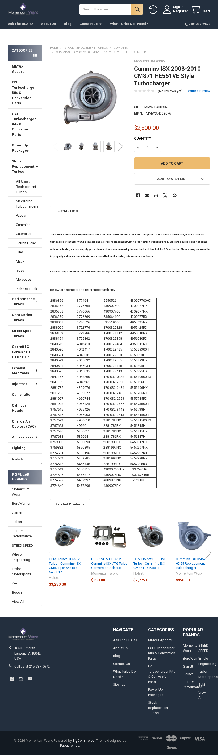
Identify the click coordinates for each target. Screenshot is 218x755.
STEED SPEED (22, 545)
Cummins (23, 225)
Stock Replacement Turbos (23, 166)
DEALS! (18, 459)
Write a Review (199, 91)
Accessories (22, 437)
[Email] (147, 195)
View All (18, 602)
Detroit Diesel (26, 243)
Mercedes (23, 279)
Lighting (19, 448)
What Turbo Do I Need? (129, 24)
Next (120, 146)
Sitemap (119, 684)
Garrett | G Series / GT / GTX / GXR (22, 352)
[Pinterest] (174, 195)
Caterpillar (23, 234)
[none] (88, 97)
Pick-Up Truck (26, 289)
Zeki (15, 583)
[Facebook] (138, 195)
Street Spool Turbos (22, 333)
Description (66, 211)
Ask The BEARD (20, 24)
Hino (19, 252)
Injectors (19, 384)
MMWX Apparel (19, 69)
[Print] (156, 195)
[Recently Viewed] (154, 10)
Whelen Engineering (21, 557)
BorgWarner (21, 503)
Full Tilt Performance (22, 533)
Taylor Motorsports (21, 571)
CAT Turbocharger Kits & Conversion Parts (24, 124)
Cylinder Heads (19, 408)
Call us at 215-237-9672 (32, 666)
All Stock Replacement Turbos (26, 187)
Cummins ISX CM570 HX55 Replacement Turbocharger (191, 563)
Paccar (21, 215)
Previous (55, 146)
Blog (68, 24)
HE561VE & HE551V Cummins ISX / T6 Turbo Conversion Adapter (109, 563)
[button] (172, 179)
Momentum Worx (21, 491)
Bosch (17, 592)
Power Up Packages (20, 148)
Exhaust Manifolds (20, 370)
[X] (165, 195)
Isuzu (20, 270)
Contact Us (88, 24)
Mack (20, 261)
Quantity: (143, 138)
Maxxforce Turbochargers (27, 203)
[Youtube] (30, 679)
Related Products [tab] (69, 504)
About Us (48, 24)
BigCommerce (83, 741)
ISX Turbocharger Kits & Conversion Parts (24, 92)
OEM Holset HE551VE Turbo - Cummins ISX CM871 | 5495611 (149, 563)
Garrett (17, 513)
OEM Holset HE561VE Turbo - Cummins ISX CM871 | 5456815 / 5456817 (65, 565)
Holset (17, 522)
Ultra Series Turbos (22, 317)
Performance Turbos (23, 301)
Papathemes (69, 746)
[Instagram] (21, 679)
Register (180, 11)
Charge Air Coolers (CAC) (24, 424)
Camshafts (21, 395)
